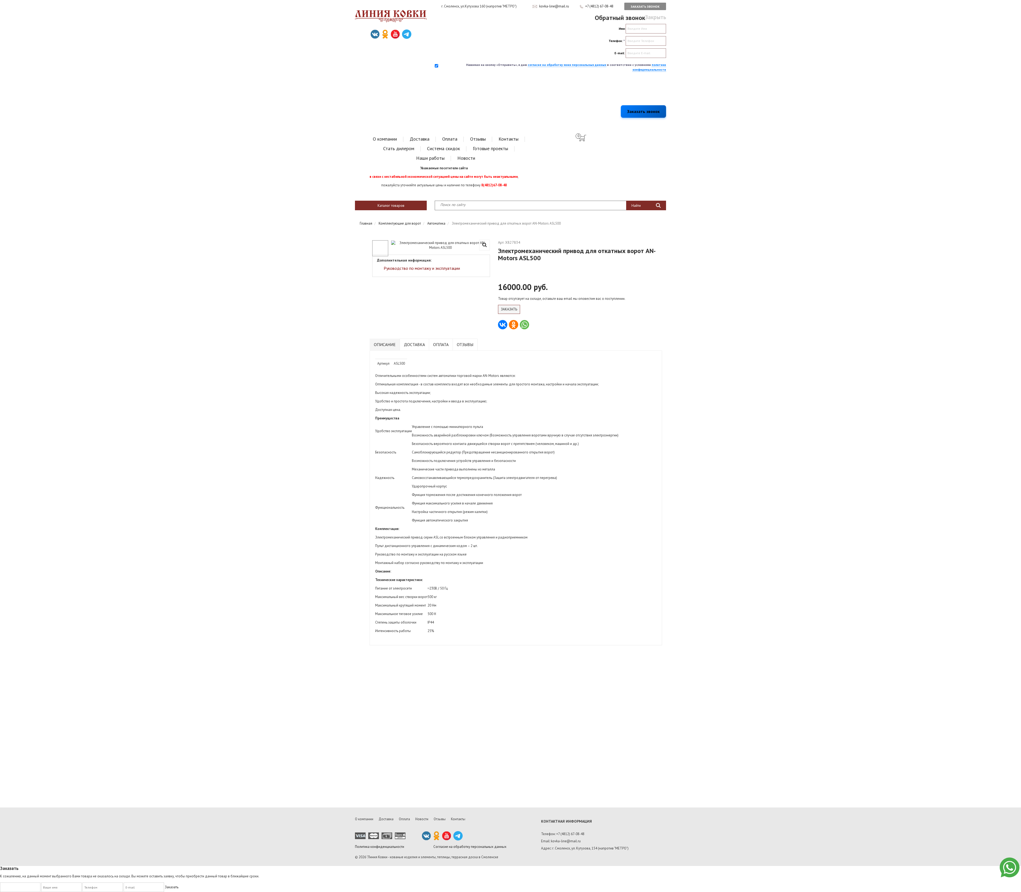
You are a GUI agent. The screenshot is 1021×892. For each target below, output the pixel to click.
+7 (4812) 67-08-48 (599, 6)
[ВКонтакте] (502, 324)
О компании (385, 139)
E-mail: (619, 53)
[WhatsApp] (524, 324)
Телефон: (617, 41)
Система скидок (443, 148)
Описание (385, 344)
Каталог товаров (391, 205)
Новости (466, 158)
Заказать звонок (645, 6)
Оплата (449, 139)
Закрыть (655, 17)
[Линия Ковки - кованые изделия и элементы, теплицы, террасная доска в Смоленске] (391, 16)
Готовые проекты (490, 148)
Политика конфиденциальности (379, 846)
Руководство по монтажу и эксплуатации (422, 268)
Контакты (508, 139)
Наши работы (430, 158)
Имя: (622, 29)
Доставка (419, 139)
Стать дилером (398, 148)
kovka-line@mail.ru (554, 6)
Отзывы (478, 139)
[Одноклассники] (513, 324)
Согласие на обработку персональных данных (470, 846)
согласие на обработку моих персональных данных (567, 65)
